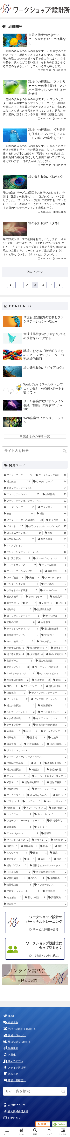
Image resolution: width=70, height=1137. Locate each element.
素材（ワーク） (16, 1035)
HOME (11, 1016)
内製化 (11, 1054)
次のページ (35, 271)
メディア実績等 (16, 1067)
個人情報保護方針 (17, 1111)
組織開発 (12, 1048)
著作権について (16, 1105)
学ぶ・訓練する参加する (21, 1028)
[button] (64, 451)
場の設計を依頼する (19, 1041)
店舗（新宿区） (16, 1080)
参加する (12, 1022)
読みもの (12, 1074)
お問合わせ (14, 1117)
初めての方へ (15, 1061)
